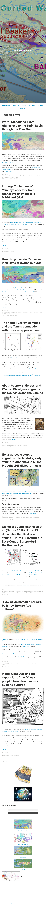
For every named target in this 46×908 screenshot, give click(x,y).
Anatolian (28, 879)
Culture (10, 591)
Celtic (10, 887)
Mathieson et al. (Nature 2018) (33, 570)
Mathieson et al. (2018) (29, 582)
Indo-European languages (33, 591)
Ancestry (24, 105)
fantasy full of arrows (20, 288)
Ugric (11, 901)
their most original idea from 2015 (17, 290)
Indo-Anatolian (27, 443)
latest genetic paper (15, 357)
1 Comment (26, 377)
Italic (10, 885)
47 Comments (6, 315)
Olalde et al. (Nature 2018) (17, 570)
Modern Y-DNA (23, 857)
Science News (26, 646)
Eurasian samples (23, 491)
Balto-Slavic (11, 891)
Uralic (10, 897)
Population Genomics (39, 175)
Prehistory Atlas (6, 105)
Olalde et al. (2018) (18, 582)
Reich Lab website (25, 585)
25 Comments (6, 755)
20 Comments (6, 178)
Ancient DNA (16, 105)
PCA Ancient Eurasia (32, 872)
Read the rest (9, 171)
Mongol (32, 175)
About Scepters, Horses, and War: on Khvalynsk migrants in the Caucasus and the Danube (22, 389)
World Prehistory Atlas (23, 830)
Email (9, 807)
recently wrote (6, 639)
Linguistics (22, 108)
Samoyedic (11, 903)
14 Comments (6, 251)
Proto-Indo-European (6, 177)
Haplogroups (32, 105)
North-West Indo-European (15, 249)
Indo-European (24, 312)
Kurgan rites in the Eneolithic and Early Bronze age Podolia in (17, 375)
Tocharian (13, 177)
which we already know (21, 657)
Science (31, 592)
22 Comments (6, 519)
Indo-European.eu (23, 50)
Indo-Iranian (32, 443)
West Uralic (14, 899)
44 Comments (6, 446)
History (24, 175)
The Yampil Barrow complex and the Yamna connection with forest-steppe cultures (21, 326)
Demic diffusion (20, 175)
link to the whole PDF (31, 369)
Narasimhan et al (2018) (7, 162)
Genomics (40, 105)
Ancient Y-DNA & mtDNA (23, 844)
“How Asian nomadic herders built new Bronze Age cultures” (22, 605)
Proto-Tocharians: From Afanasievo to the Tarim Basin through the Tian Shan (22, 125)
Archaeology (14, 175)
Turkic (16, 177)
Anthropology (8, 175)
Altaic (4, 175)
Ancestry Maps (23, 869)
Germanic (12, 889)
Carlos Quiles (5, 174)
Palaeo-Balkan (11, 893)
